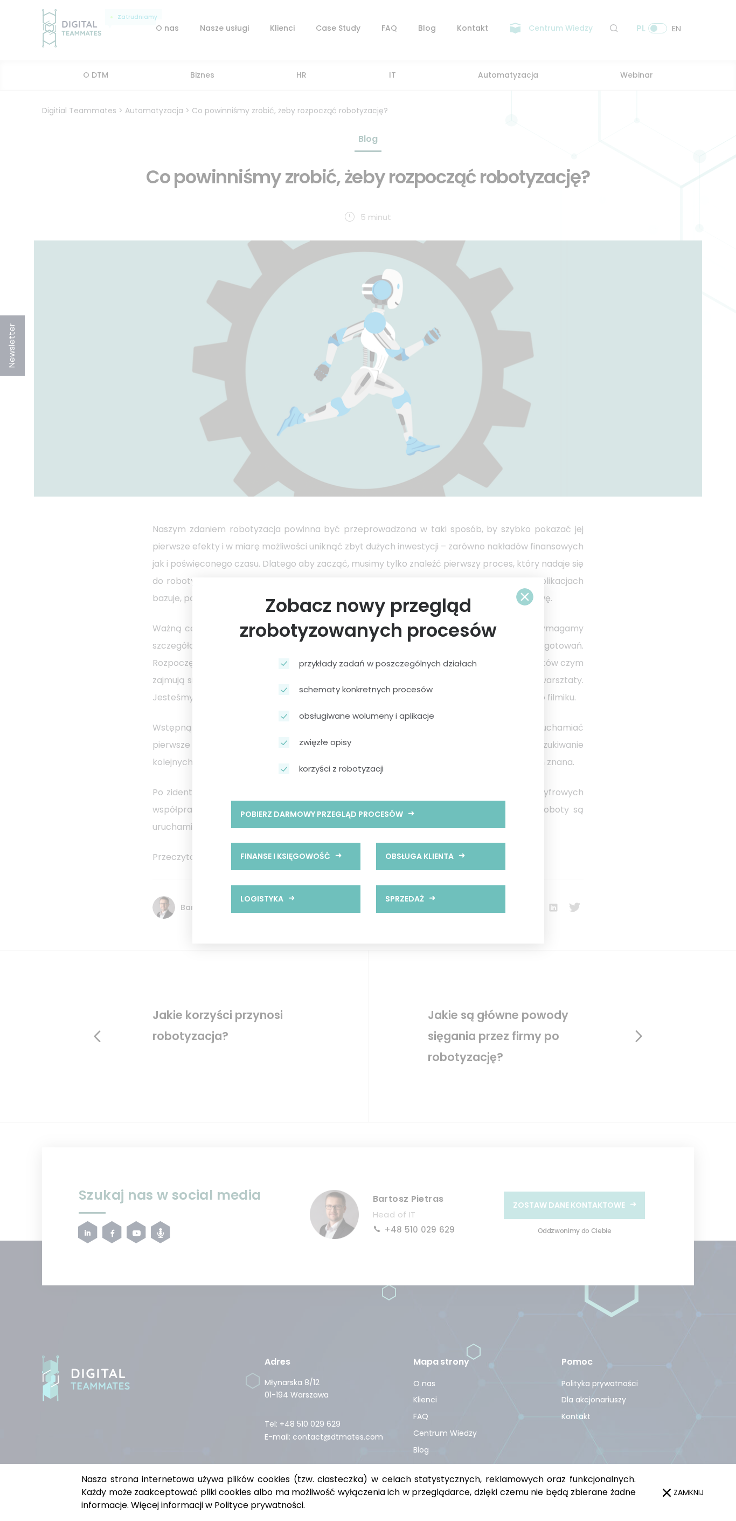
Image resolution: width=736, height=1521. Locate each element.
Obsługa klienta (419, 856)
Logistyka (261, 898)
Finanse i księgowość (285, 856)
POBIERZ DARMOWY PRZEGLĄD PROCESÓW (321, 814)
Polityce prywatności (258, 1505)
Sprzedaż (404, 898)
